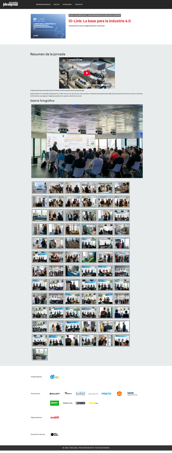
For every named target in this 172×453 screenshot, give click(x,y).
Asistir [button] (56, 4)
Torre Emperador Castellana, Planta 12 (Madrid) (104, 15)
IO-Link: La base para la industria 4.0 (100, 21)
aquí (82, 90)
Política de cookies (102, 448)
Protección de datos (86, 448)
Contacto (79, 4)
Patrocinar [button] (67, 4)
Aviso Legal (73, 448)
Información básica (43, 4)
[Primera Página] (9, 2)
